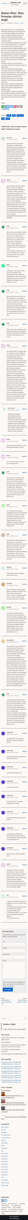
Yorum (5, 960)
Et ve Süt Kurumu (5, 1137)
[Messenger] (8, 106)
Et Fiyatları (4, 1062)
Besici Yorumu (5, 1127)
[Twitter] (12, 106)
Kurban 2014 (4, 1166)
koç (3, 118)
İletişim (3, 1213)
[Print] (18, 106)
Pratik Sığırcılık (5, 1205)
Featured (3, 1140)
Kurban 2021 (4, 1172)
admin (2, 23)
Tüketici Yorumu (5, 1182)
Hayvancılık (4, 1148)
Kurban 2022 (4, 1174)
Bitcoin (20, 1211)
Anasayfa (3, 1203)
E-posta (5, 948)
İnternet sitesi (6, 954)
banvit (8, 115)
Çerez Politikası (17, 1207)
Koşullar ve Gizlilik (6, 1207)
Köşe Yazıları (4, 1153)
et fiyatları (20, 115)
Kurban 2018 (4, 1169)
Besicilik (3, 1129)
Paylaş (5, 108)
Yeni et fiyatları (5, 1185)
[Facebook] (5, 106)
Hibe (2, 1151)
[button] (25, 3)
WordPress (16, 1216)
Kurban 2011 (4, 1159)
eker (14, 115)
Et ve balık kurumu (6, 1135)
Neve (10, 1216)
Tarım (2, 1177)
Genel (21, 23)
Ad (4, 941)
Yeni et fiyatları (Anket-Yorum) (9, 1211)
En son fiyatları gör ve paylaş (16, 1209)
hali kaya (9, 567)
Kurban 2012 (4, 1161)
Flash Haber (4, 1143)
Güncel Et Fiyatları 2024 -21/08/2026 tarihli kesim (13, 1054)
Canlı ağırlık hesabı (16, 1205)
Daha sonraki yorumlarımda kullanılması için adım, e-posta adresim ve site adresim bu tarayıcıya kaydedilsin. (14, 984)
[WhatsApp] (2, 106)
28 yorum (16, 23)
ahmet (8, 180)
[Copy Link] (21, 106)
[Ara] (25, 1018)
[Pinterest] (15, 106)
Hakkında (3, 1209)
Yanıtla (24, 138)
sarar (7, 118)
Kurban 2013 (4, 1164)
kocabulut (9, 583)
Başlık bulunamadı (6, 1042)
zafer (8, 226)
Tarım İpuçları (4, 1180)
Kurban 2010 (4, 1156)
